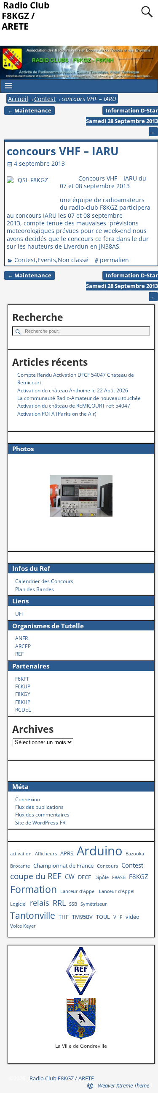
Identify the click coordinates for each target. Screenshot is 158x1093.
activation (21, 854)
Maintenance (29, 110)
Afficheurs (46, 854)
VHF (117, 917)
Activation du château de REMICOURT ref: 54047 (73, 405)
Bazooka (135, 854)
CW (70, 876)
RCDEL (23, 709)
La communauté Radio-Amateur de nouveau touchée (79, 398)
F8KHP (22, 702)
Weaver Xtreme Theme (123, 1085)
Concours (107, 866)
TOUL (103, 916)
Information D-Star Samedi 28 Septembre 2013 (122, 121)
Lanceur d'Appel (78, 891)
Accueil (18, 99)
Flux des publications (39, 807)
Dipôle (101, 877)
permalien (114, 260)
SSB (73, 904)
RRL (59, 902)
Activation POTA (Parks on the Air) (56, 413)
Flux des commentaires (42, 814)
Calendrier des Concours (44, 581)
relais (39, 902)
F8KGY (22, 694)
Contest (45, 99)
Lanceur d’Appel (116, 891)
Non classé (73, 260)
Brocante (20, 866)
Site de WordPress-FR (40, 822)
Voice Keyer (23, 926)
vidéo (132, 916)
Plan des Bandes (34, 589)
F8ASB (119, 877)
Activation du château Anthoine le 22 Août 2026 (72, 390)
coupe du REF (36, 876)
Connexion (27, 799)
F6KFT (22, 678)
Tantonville (32, 915)
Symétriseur (93, 904)
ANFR (21, 638)
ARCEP (23, 646)
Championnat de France (63, 865)
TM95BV (82, 916)
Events (46, 260)
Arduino (99, 850)
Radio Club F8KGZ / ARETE (61, 1078)
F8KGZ (138, 876)
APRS (66, 853)
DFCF (84, 877)
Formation (33, 889)
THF (64, 916)
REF (19, 653)
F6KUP (22, 686)
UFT (19, 613)
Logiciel (18, 904)
